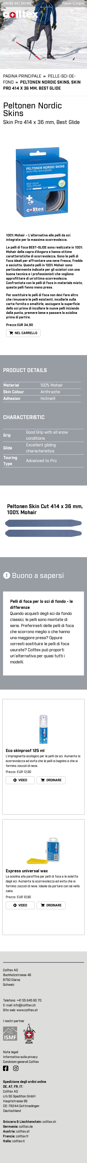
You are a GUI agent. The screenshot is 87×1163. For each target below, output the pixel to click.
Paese (67, 3)
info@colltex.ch (25, 1005)
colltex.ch (49, 1121)
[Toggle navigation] (78, 14)
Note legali (10, 1052)
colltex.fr (22, 1136)
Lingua (79, 3)
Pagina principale (22, 76)
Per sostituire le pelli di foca (27, 295)
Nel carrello (25, 333)
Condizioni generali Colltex (21, 1061)
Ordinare (54, 780)
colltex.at (23, 1131)
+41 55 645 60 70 (29, 1000)
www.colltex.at (27, 1010)
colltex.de (26, 1126)
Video (22, 780)
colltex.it (18, 1141)
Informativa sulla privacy (20, 1057)
